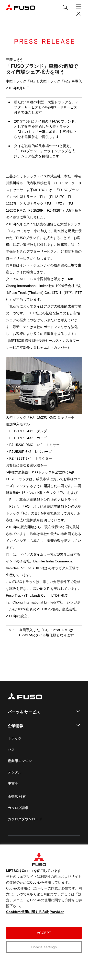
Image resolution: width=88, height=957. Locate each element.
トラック (15, 738)
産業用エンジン (20, 761)
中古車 (13, 783)
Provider (57, 912)
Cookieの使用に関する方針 (27, 912)
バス (11, 749)
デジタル (15, 772)
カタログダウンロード (25, 819)
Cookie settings (44, 947)
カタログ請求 (18, 807)
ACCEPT (44, 933)
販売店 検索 (17, 796)
